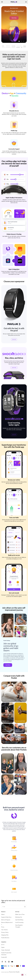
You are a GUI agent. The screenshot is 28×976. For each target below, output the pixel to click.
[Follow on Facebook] (2, 962)
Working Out (18, 917)
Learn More (7, 665)
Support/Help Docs (6, 917)
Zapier (3, 947)
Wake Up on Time (20, 914)
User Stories (4, 929)
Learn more (14, 339)
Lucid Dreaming (19, 922)
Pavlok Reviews (5, 937)
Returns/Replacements (7, 923)
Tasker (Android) (5, 950)
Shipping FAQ (4, 935)
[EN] (24, 975)
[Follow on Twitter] (5, 962)
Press (2, 927)
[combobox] (24, 974)
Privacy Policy (4, 932)
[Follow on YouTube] (12, 962)
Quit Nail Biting (19, 919)
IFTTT (2, 944)
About (2, 914)
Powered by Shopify (14, 972)
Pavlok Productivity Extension (6, 953)
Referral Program (5, 919)
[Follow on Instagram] (9, 962)
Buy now (6, 17)
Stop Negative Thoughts (19, 926)
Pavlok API (4, 957)
